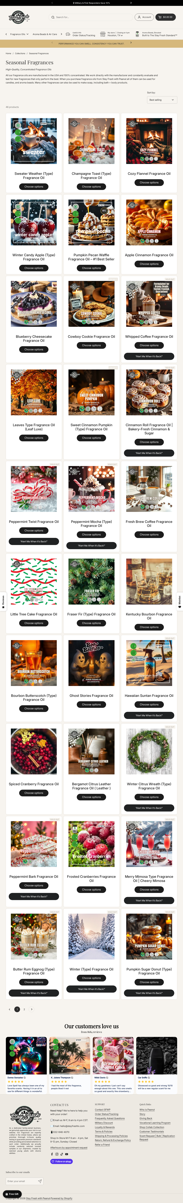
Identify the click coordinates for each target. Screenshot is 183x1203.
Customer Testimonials (152, 1131)
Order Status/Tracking (106, 1114)
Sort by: (151, 92)
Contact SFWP (102, 1109)
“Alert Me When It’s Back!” (149, 356)
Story (142, 1114)
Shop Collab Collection (152, 1127)
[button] (115, 34)
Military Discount (104, 1122)
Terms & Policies (103, 1131)
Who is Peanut (147, 1109)
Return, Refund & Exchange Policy (113, 1140)
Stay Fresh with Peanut (38, 1198)
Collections (20, 53)
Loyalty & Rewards (105, 1127)
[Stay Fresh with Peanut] (18, 17)
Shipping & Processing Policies (111, 1135)
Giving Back (146, 1118)
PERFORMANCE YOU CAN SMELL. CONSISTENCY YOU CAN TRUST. (91, 44)
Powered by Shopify (61, 1198)
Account (146, 17)
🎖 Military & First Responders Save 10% (91, 3)
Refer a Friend (102, 1144)
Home (8, 53)
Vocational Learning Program (155, 1122)
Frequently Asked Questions (110, 1118)
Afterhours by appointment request (68, 1147)
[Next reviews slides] (175, 1065)
